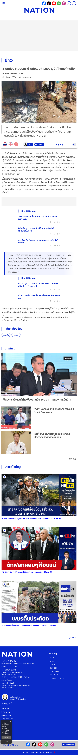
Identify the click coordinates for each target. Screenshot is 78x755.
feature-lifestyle (57, 678)
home (52, 658)
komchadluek (6, 715)
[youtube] (40, 746)
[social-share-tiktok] (49, 3)
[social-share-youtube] (54, 3)
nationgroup (6, 712)
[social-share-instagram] (64, 3)
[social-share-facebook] (44, 3)
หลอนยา (16, 335)
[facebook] (28, 746)
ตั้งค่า (6, 741)
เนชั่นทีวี (32, 752)
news (52, 661)
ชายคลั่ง (6, 335)
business (53, 668)
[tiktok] (34, 746)
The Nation (5, 708)
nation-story (55, 675)
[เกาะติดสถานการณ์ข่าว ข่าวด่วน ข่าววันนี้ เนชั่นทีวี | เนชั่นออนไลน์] (39, 10)
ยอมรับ (6, 737)
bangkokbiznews (7, 719)
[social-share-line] (59, 3)
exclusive (53, 664)
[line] (46, 746)
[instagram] (52, 746)
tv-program (55, 671)
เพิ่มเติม (6, 733)
